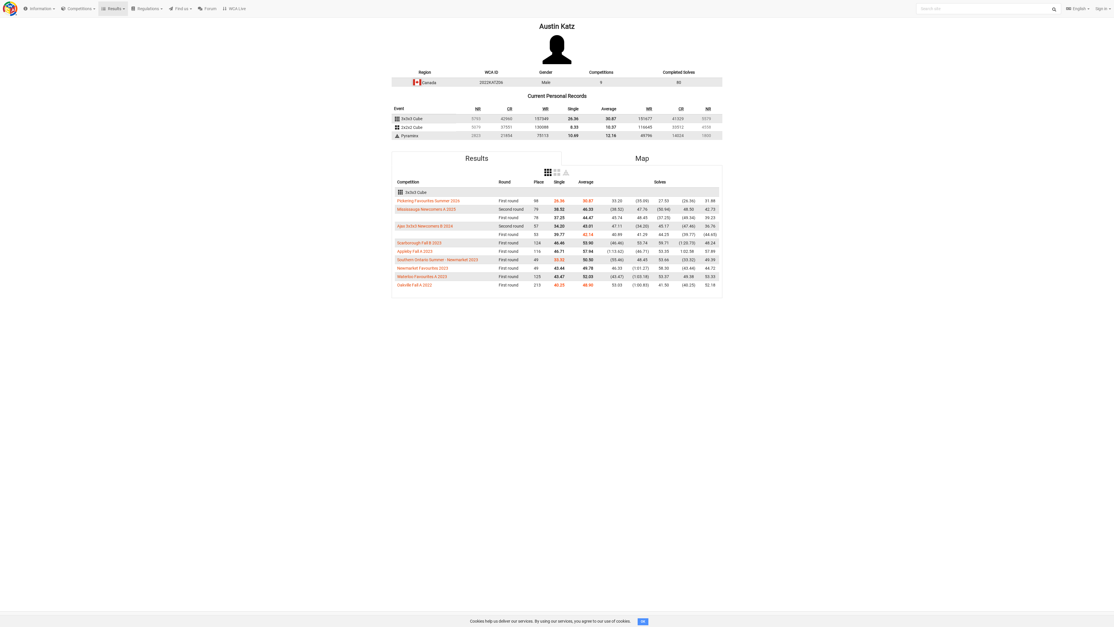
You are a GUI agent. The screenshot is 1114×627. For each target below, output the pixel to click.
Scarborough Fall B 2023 (419, 243)
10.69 (573, 135)
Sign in (1101, 8)
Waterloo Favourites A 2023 (422, 276)
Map (642, 158)
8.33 (574, 127)
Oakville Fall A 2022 (414, 285)
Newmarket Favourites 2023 (422, 268)
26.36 (573, 118)
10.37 (611, 127)
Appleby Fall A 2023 (415, 251)
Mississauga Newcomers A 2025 (426, 209)
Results (476, 158)
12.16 (611, 135)
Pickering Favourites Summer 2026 (428, 201)
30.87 (611, 118)
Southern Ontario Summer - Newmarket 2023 (437, 259)
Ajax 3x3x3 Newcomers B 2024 (425, 226)
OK (643, 622)
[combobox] (988, 8)
